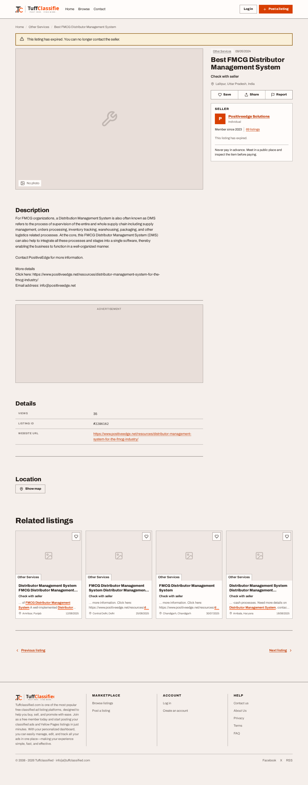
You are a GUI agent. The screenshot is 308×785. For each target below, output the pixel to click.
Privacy (239, 718)
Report (281, 94)
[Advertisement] (109, 346)
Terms (238, 725)
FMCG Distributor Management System (187, 588)
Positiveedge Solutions (249, 116)
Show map (33, 488)
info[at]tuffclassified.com (73, 760)
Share (254, 94)
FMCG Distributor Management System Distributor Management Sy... (118, 590)
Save (227, 94)
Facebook (269, 760)
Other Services (222, 51)
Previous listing (33, 650)
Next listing (278, 650)
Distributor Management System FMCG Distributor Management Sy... (48, 590)
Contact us (241, 703)
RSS (289, 760)
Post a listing (101, 710)
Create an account (175, 710)
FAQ (237, 733)
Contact (99, 9)
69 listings (253, 129)
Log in (248, 9)
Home (69, 9)
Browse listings (102, 703)
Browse (84, 9)
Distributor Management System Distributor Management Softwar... (258, 590)
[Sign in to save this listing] (76, 536)
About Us (240, 710)
